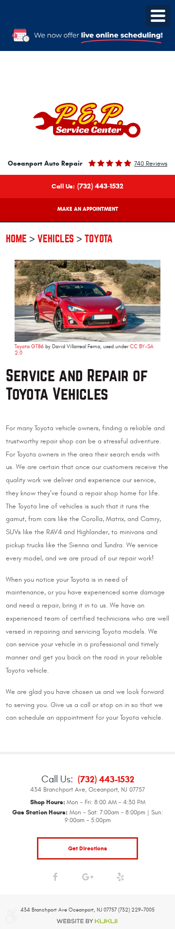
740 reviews (150, 164)
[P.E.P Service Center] (88, 120)
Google (87, 879)
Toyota (99, 239)
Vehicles (55, 239)
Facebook (55, 879)
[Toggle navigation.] (158, 16)
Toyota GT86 (29, 346)
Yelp (120, 879)
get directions (87, 848)
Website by (87, 921)
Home (16, 239)
